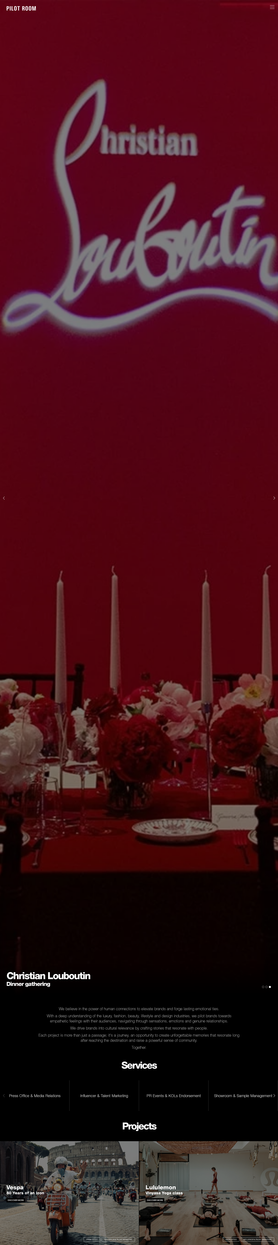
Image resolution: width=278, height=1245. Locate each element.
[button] (4, 497)
